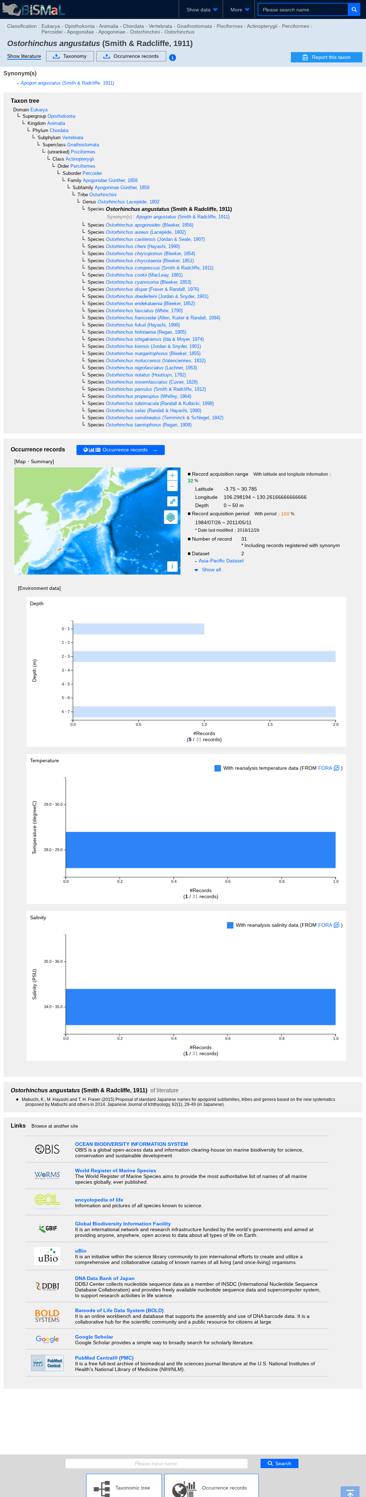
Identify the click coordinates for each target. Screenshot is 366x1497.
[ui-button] (354, 9)
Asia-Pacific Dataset (221, 560)
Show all (211, 569)
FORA (325, 768)
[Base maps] (171, 517)
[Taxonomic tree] (124, 1477)
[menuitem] (201, 9)
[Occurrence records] (211, 1477)
